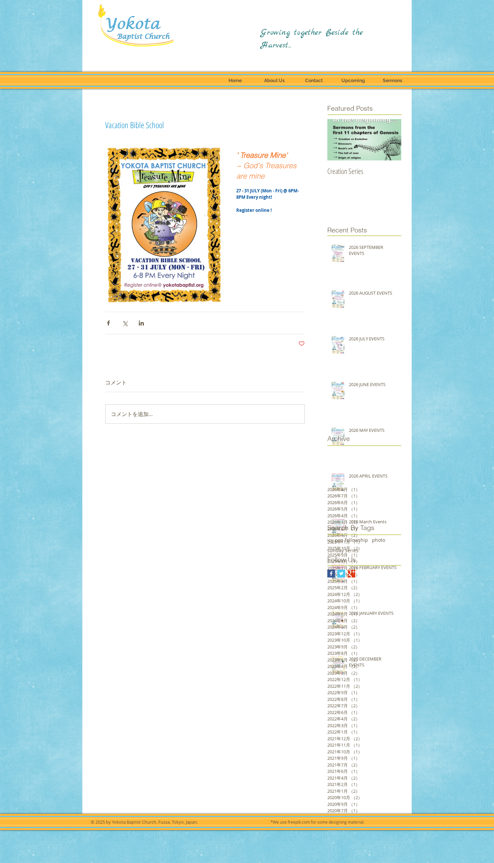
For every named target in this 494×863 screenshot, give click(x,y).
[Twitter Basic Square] (341, 573)
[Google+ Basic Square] (351, 573)
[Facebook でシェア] (108, 323)
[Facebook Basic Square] (331, 573)
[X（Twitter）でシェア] (125, 323)
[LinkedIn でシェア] (141, 323)
